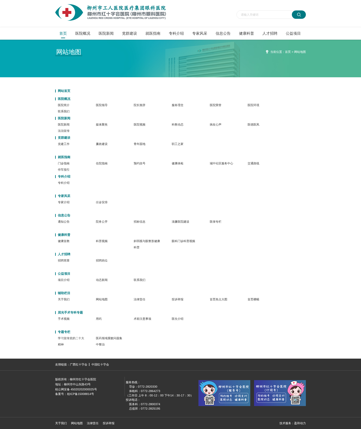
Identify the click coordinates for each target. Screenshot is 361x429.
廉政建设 (102, 144)
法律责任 (139, 299)
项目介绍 (64, 280)
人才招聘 (269, 33)
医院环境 (253, 105)
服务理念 (177, 105)
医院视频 (139, 124)
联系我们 (64, 111)
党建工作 (64, 144)
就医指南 (152, 33)
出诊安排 (102, 202)
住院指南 (102, 163)
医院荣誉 (215, 105)
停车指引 (64, 169)
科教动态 (177, 124)
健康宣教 (64, 241)
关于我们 (64, 299)
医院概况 (82, 33)
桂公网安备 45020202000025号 (76, 389)
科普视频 (102, 241)
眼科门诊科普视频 (183, 241)
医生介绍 (177, 318)
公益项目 (293, 33)
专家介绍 (64, 202)
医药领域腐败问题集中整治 (109, 341)
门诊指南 (64, 163)
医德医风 (253, 124)
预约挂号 (139, 163)
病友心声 (215, 124)
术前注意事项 (142, 318)
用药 (99, 318)
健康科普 (246, 33)
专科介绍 (176, 33)
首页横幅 (253, 299)
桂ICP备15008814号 (80, 394)
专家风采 (199, 33)
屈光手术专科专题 (70, 312)
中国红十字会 (100, 364)
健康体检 (177, 163)
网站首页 (64, 91)
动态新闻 (102, 280)
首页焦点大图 (218, 299)
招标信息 (139, 221)
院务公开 (102, 221)
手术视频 (64, 318)
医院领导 (102, 105)
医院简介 (64, 105)
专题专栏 (64, 332)
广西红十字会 (78, 364)
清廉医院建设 (180, 221)
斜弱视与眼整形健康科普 (147, 244)
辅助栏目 (64, 293)
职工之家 (177, 144)
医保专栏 (215, 221)
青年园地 (139, 144)
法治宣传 (64, 130)
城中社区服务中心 (221, 163)
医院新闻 (106, 33)
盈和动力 (300, 423)
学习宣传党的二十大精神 (71, 341)
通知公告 (64, 221)
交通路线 (253, 163)
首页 (63, 33)
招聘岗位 (102, 260)
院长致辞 (139, 105)
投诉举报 (177, 299)
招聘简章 (64, 260)
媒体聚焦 (102, 124)
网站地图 (300, 51)
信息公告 (223, 33)
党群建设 (129, 33)
